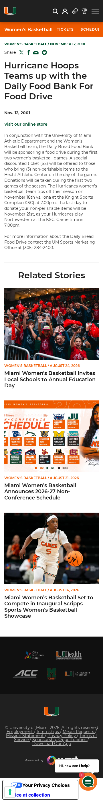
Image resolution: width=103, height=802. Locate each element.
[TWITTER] (20, 52)
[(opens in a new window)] (34, 655)
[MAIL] (35, 53)
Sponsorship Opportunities (60, 739)
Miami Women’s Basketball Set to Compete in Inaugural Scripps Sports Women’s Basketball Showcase (48, 607)
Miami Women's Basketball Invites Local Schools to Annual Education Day (50, 379)
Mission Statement (25, 735)
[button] (95, 11)
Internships (48, 731)
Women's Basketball (28, 29)
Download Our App (51, 743)
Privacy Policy (62, 735)
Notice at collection (28, 795)
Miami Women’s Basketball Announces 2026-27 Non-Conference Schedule (40, 492)
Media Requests (79, 731)
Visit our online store (25, 124)
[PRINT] (43, 52)
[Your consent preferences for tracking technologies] (10, 792)
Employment (20, 731)
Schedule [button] (92, 29)
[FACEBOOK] (27, 52)
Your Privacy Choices (46, 785)
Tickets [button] (65, 29)
